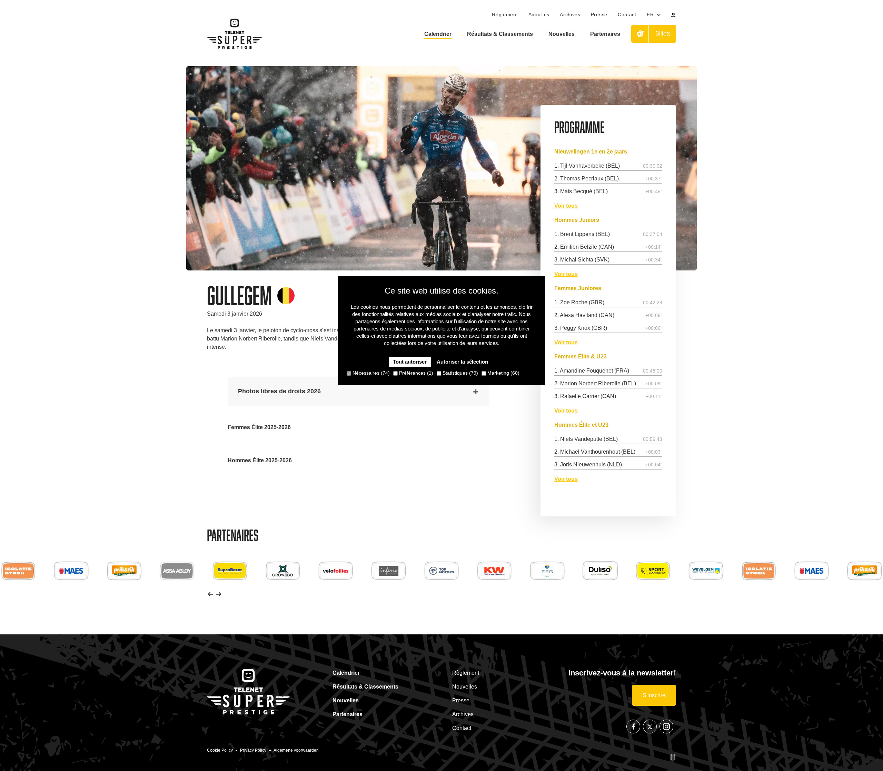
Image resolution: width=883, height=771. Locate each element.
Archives (570, 14)
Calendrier (438, 34)
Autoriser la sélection (462, 362)
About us (539, 14)
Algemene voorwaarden (296, 750)
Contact (627, 14)
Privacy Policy (253, 750)
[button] (210, 594)
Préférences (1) (415, 373)
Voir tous (566, 206)
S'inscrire (654, 695)
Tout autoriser (410, 362)
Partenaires (605, 34)
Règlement (505, 14)
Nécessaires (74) (370, 373)
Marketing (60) (502, 373)
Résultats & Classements (500, 34)
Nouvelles (561, 34)
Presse (599, 14)
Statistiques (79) (459, 373)
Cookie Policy (220, 750)
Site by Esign (673, 757)
